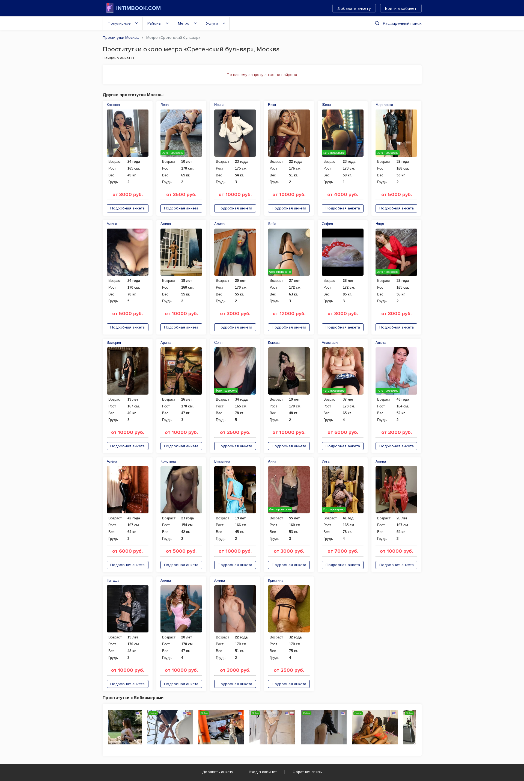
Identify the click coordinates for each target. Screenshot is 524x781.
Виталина (222, 461)
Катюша (113, 105)
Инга (325, 461)
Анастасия (330, 343)
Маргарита (384, 105)
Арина (165, 343)
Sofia (272, 224)
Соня (218, 343)
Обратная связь (307, 772)
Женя (326, 105)
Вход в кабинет (263, 772)
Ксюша (273, 343)
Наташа (113, 580)
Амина (219, 580)
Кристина (168, 461)
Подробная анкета (127, 208)
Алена (165, 580)
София (327, 224)
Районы (154, 23)
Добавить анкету (354, 8)
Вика (272, 105)
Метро (183, 23)
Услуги (212, 23)
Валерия (114, 343)
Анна (272, 461)
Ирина (219, 105)
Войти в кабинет (401, 8)
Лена (164, 105)
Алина (112, 224)
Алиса (219, 224)
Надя (380, 224)
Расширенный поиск (402, 23)
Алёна (112, 461)
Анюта (381, 343)
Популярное (119, 23)
